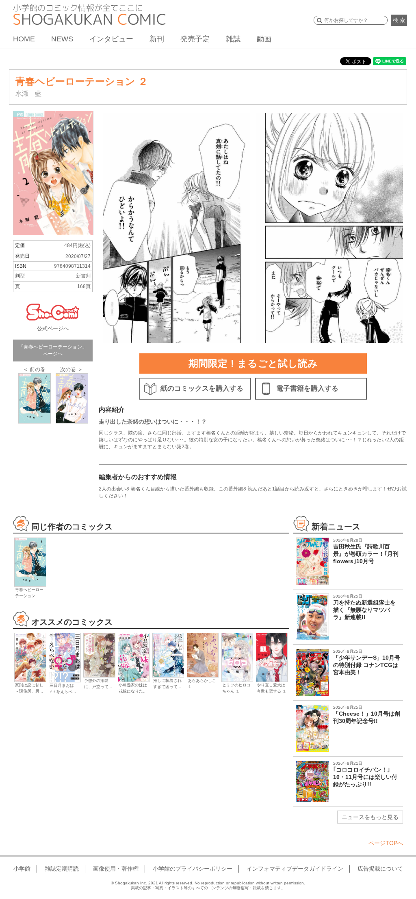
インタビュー (111, 39)
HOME (24, 39)
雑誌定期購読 (62, 868)
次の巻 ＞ (71, 369)
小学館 (21, 868)
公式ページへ (53, 328)
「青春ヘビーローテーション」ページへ (53, 350)
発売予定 (195, 39)
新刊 (157, 39)
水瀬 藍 (28, 93)
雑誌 (233, 39)
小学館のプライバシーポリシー (192, 868)
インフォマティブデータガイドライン (295, 868)
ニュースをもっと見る (370, 817)
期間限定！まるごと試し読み (253, 363)
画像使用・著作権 (116, 868)
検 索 (399, 20)
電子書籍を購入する (307, 388)
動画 (264, 39)
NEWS (62, 39)
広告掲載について (380, 868)
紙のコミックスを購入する (201, 388)
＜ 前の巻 (34, 369)
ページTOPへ (385, 843)
